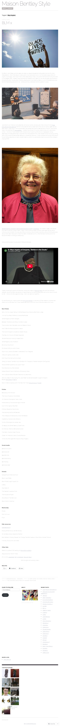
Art (28, 578)
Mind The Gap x (47, 621)
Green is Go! (46, 652)
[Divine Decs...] (6, 682)
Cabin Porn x (46, 631)
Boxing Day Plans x (47, 646)
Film (38, 578)
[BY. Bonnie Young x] (15, 707)
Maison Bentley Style (26, 3)
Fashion (34, 578)
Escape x (45, 648)
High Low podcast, (27, 300)
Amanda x (45, 625)
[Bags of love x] (6, 710)
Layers (44, 618)
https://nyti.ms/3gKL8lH (35, 383)
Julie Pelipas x (46, 616)
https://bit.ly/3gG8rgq (11, 379)
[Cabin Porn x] (15, 691)
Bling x (44, 608)
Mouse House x (47, 629)
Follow (5, 595)
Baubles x (45, 644)
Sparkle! (45, 637)
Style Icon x (46, 627)
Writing (53, 578)
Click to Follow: (7, 587)
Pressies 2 (45, 650)
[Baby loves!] (6, 673)
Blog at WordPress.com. (30, 723)
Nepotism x (45, 623)
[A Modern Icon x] (6, 691)
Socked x (45, 635)
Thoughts (45, 578)
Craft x (44, 614)
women (49, 578)
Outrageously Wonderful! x (49, 589)
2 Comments (19, 578)
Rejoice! (44, 640)
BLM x (7, 23)
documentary (18, 130)
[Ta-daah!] (15, 682)
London (41, 578)
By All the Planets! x (48, 599)
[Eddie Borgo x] (6, 701)
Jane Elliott (11, 557)
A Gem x (45, 612)
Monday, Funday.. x (47, 604)
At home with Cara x (48, 602)
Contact (10, 8)
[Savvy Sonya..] (15, 673)
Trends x (45, 595)
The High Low (33, 580)
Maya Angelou (38, 290)
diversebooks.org (6, 527)
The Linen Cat (7, 659)
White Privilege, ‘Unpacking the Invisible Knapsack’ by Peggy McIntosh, (20, 228)
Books (31, 578)
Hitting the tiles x (47, 597)
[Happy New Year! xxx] (15, 701)
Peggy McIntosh (19, 557)
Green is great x (47, 610)
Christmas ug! (46, 642)
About (4, 8)
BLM (9, 580)
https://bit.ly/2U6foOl (26, 550)
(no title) (44, 606)
